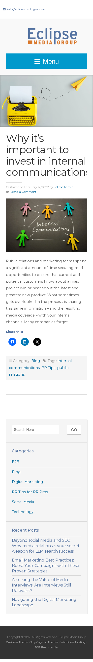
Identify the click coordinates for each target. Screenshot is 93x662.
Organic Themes (47, 642)
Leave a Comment (23, 192)
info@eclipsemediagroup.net (27, 9)
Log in (54, 647)
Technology (22, 512)
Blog (35, 361)
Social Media (23, 502)
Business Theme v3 (19, 642)
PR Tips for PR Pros (30, 492)
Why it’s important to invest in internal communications (48, 155)
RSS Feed (41, 647)
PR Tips (48, 368)
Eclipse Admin (63, 187)
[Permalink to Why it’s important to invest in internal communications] (46, 225)
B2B (15, 462)
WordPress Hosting (73, 642)
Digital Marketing (27, 482)
